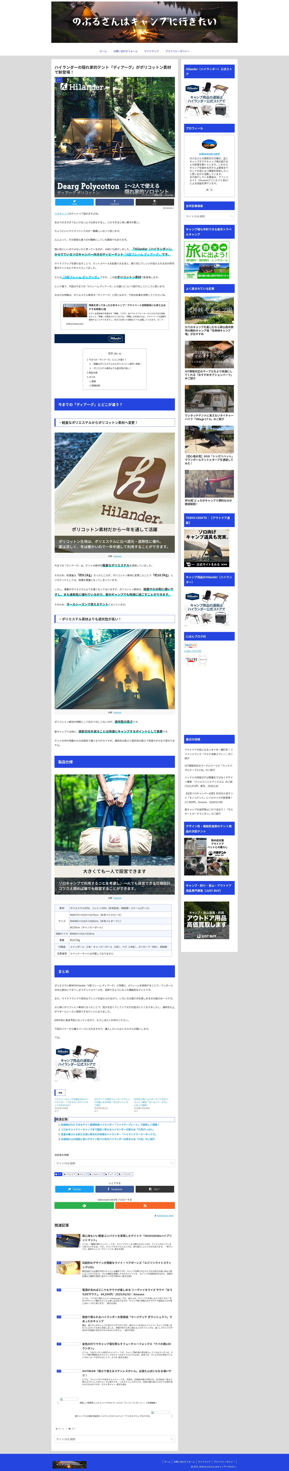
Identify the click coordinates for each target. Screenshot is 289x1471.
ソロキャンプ (61, 213)
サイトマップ (204, 1461)
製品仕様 (93, 372)
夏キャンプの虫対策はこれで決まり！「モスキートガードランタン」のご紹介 (209, 812)
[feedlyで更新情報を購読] (84, 1205)
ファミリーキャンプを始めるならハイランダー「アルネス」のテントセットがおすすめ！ (71, 1102)
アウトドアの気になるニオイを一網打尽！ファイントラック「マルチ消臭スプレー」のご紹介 (209, 754)
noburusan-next (209, 154)
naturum (117, 556)
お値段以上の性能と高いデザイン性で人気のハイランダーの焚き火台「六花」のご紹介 (108, 1139)
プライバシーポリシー (224, 1461)
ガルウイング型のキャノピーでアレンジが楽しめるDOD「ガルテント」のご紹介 (112, 1102)
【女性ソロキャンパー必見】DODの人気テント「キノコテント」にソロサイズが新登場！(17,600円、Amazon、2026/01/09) (209, 797)
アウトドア (70, 1174)
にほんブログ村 (192, 651)
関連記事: (96, 385)
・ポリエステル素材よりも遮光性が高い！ (112, 368)
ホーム (167, 1461)
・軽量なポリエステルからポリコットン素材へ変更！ (117, 363)
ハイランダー (126, 1174)
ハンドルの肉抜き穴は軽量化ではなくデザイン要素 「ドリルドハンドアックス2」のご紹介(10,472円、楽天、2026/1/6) (209, 781)
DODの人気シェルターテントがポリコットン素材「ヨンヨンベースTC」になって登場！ (151, 1102)
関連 (94, 381)
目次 (110, 353)
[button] (171, 1163)
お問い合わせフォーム (184, 1461)
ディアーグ (112, 1174)
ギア (59, 1174)
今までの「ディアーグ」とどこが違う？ (108, 359)
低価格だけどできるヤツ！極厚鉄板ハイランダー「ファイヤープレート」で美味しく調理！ (110, 1124)
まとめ (92, 376)
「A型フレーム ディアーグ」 (142, 254)
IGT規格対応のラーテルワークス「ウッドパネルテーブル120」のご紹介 (208, 768)
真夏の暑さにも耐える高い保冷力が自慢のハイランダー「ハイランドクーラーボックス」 (109, 1134)
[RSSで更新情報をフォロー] (145, 1205)
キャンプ (83, 1174)
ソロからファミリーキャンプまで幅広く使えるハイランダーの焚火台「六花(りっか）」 (108, 1129)
